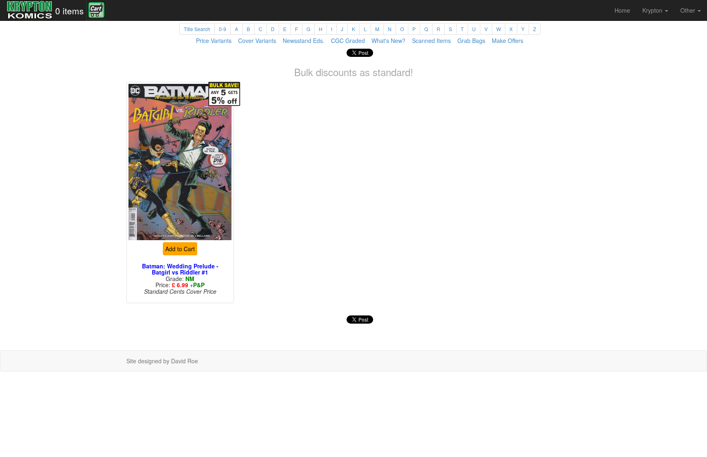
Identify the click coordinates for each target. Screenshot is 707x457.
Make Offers (507, 40)
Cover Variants (257, 40)
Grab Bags (471, 40)
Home (622, 10)
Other (688, 10)
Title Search (197, 28)
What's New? (388, 40)
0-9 (222, 28)
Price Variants (214, 40)
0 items (69, 11)
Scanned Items (431, 40)
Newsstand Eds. (303, 40)
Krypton (653, 10)
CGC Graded (348, 40)
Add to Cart (180, 249)
